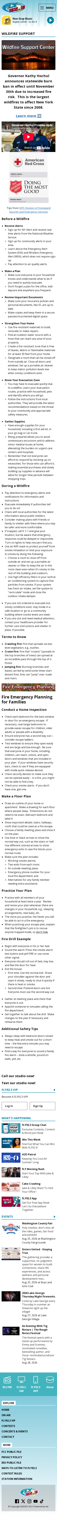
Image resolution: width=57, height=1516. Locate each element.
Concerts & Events (15, 1431)
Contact (8, 1437)
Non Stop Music (22, 18)
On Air (6, 1415)
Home (5, 1410)
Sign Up (38, 1106)
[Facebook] (17, 1502)
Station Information (17, 1479)
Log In (9, 1106)
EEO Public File (11, 1462)
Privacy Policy (12, 1457)
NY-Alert (27, 229)
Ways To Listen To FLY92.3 (19, 1468)
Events (7, 1216)
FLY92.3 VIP (10, 1090)
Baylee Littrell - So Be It (25, 21)
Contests (8, 1426)
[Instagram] (29, 1502)
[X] (23, 1502)
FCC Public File (11, 1452)
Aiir (46, 1506)
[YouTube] (36, 1502)
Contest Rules (12, 1473)
